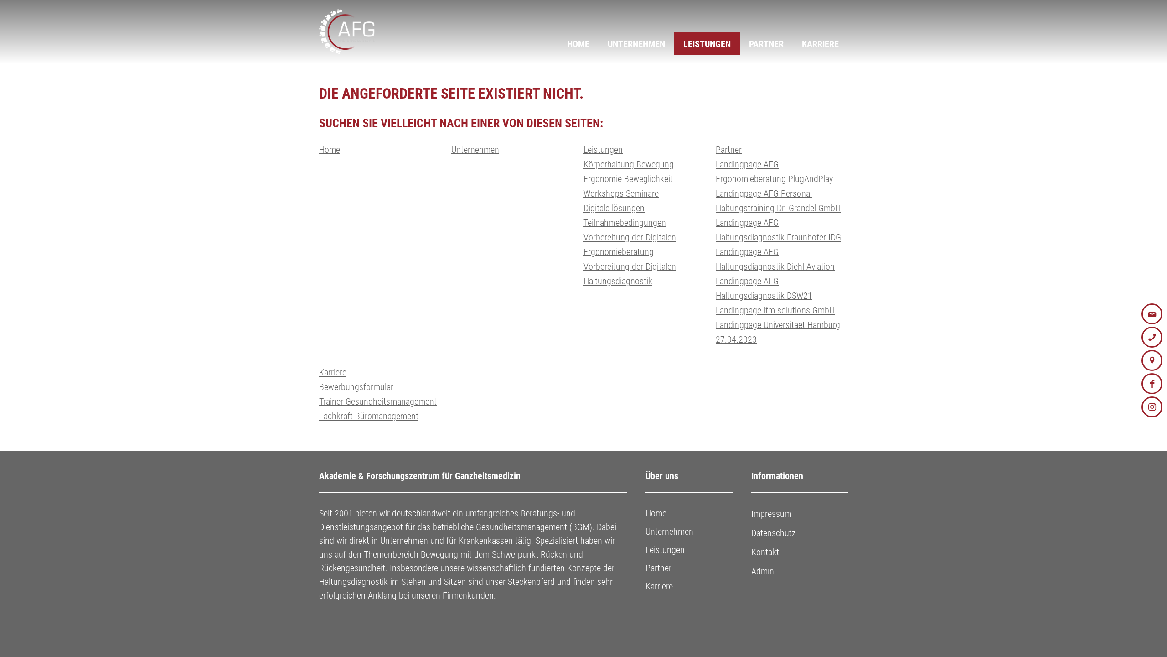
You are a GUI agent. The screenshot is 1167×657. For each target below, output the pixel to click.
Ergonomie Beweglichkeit (628, 178)
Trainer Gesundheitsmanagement (378, 401)
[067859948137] (1151, 337)
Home (578, 43)
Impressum (771, 513)
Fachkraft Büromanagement (368, 416)
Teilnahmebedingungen (625, 222)
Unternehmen (636, 43)
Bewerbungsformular (356, 386)
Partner (766, 43)
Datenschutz (773, 532)
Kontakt (765, 552)
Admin (762, 571)
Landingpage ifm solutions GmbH (775, 310)
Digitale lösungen (614, 208)
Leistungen (707, 43)
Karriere (820, 43)
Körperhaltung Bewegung (629, 164)
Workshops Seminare (621, 193)
